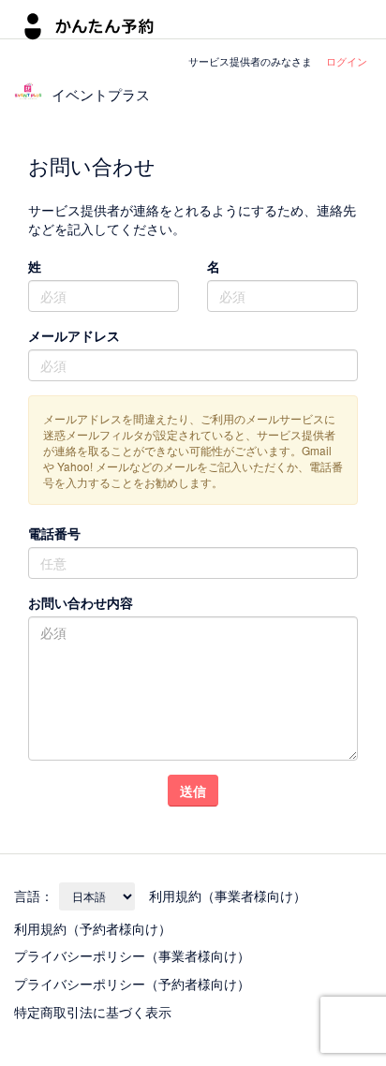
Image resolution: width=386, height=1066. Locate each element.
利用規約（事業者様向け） (227, 895)
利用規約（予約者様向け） (92, 928)
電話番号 (54, 533)
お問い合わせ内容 (80, 602)
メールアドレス (74, 335)
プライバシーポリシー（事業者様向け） (132, 955)
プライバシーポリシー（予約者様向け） (132, 983)
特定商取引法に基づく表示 (92, 1011)
